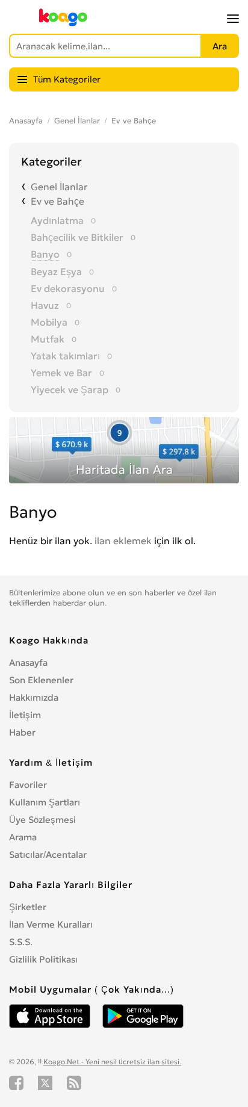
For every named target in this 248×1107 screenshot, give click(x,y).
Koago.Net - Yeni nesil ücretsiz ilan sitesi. (112, 1061)
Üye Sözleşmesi (42, 819)
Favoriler (28, 784)
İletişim (25, 715)
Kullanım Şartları (44, 802)
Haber (22, 732)
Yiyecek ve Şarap (69, 389)
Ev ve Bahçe (133, 121)
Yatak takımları (65, 356)
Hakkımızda (33, 697)
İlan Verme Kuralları (51, 924)
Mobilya (49, 322)
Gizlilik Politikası (43, 959)
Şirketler (27, 907)
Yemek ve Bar (61, 373)
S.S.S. (21, 941)
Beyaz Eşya (56, 271)
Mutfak (47, 339)
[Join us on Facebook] (16, 1083)
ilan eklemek (123, 541)
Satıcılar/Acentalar (48, 854)
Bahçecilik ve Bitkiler (77, 237)
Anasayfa (26, 121)
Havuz (45, 305)
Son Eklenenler (41, 680)
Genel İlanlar (77, 121)
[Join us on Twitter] (45, 1083)
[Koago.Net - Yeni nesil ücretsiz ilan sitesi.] (63, 23)
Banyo (45, 254)
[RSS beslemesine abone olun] (74, 1083)
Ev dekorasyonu (68, 288)
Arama (23, 837)
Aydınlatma (57, 220)
